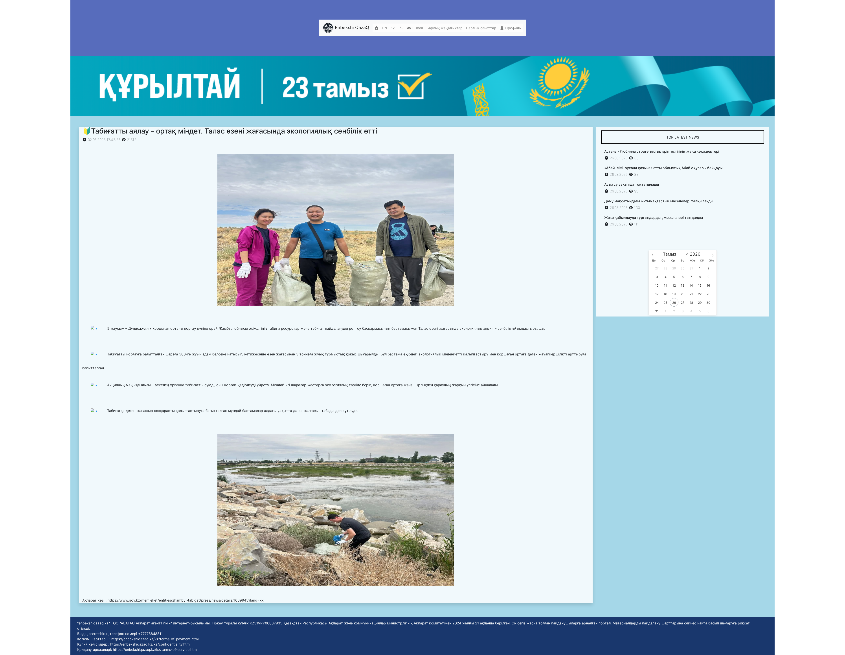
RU (401, 28)
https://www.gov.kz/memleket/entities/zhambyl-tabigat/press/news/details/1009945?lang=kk (186, 600)
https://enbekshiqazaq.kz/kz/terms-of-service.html (155, 649)
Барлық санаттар (481, 28)
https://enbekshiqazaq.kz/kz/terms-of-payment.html (155, 639)
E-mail (417, 28)
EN (384, 28)
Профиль (512, 28)
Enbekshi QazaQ (351, 27)
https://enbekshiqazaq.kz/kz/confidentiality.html (150, 644)
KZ (393, 28)
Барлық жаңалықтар (444, 28)
